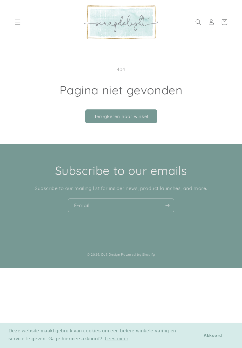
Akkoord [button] (213, 335)
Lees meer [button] (116, 338)
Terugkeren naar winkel (121, 116)
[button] (17, 22)
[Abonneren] (167, 205)
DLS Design (110, 254)
